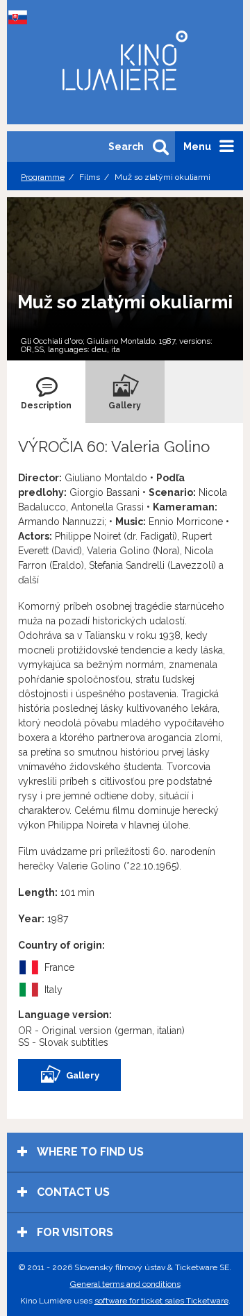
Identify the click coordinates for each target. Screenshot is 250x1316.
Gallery (82, 1075)
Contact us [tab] (72, 1192)
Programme (43, 177)
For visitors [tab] (73, 1232)
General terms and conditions (125, 1284)
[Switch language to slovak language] (21, 17)
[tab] (46, 391)
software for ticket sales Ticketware (161, 1301)
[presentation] (46, 391)
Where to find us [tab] (89, 1151)
